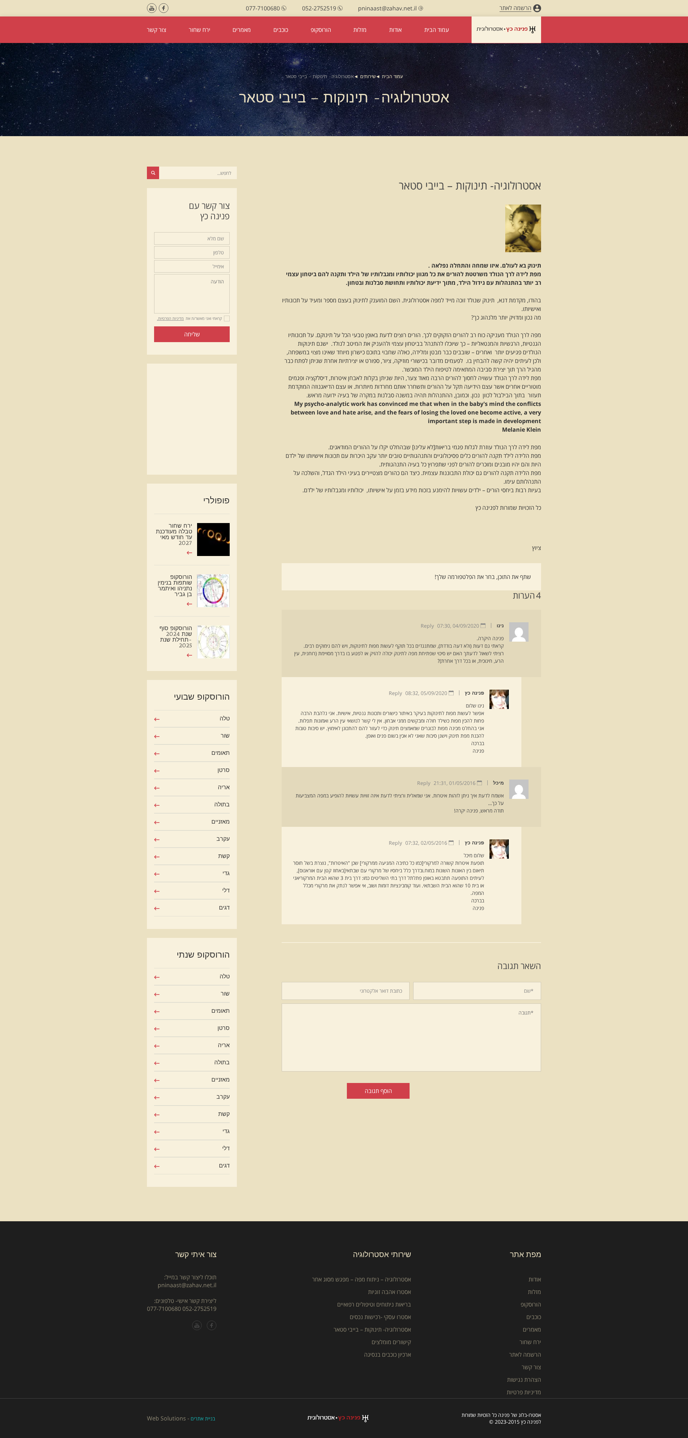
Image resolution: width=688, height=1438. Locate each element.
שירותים (368, 76)
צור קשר (531, 1367)
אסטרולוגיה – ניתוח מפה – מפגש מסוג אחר (361, 1279)
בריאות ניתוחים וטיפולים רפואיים (374, 1304)
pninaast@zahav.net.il (187, 1285)
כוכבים (533, 1317)
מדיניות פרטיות (524, 1392)
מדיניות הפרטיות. (170, 318)
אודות (535, 1279)
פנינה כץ (474, 693)
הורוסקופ (531, 1304)
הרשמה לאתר (525, 1354)
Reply (427, 625)
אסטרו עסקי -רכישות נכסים (380, 1317)
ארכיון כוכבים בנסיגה (387, 1354)
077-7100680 (164, 1309)
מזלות (534, 1292)
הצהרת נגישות (524, 1380)
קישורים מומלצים (391, 1342)
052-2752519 (199, 1309)
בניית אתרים (203, 1418)
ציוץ (536, 548)
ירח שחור (530, 1342)
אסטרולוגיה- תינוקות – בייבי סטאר (372, 1329)
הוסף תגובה (378, 1091)
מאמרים (532, 1329)
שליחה (192, 334)
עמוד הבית (392, 76)
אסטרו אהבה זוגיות (389, 1292)
